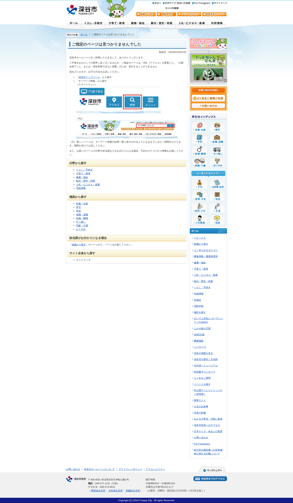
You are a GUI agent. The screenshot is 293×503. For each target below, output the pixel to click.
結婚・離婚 (82, 218)
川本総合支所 (115, 490)
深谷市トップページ (89, 77)
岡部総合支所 (98, 490)
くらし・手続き (84, 169)
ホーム (83, 34)
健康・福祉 (82, 177)
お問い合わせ (73, 469)
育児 (78, 207)
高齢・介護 (82, 225)
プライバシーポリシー (130, 469)
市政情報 (81, 188)
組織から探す (79, 244)
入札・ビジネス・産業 (88, 184)
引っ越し (81, 222)
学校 (78, 211)
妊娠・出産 (82, 203)
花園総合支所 (133, 490)
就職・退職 (82, 214)
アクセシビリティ (155, 469)
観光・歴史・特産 (85, 180)
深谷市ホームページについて (99, 469)
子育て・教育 (83, 173)
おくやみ (81, 229)
